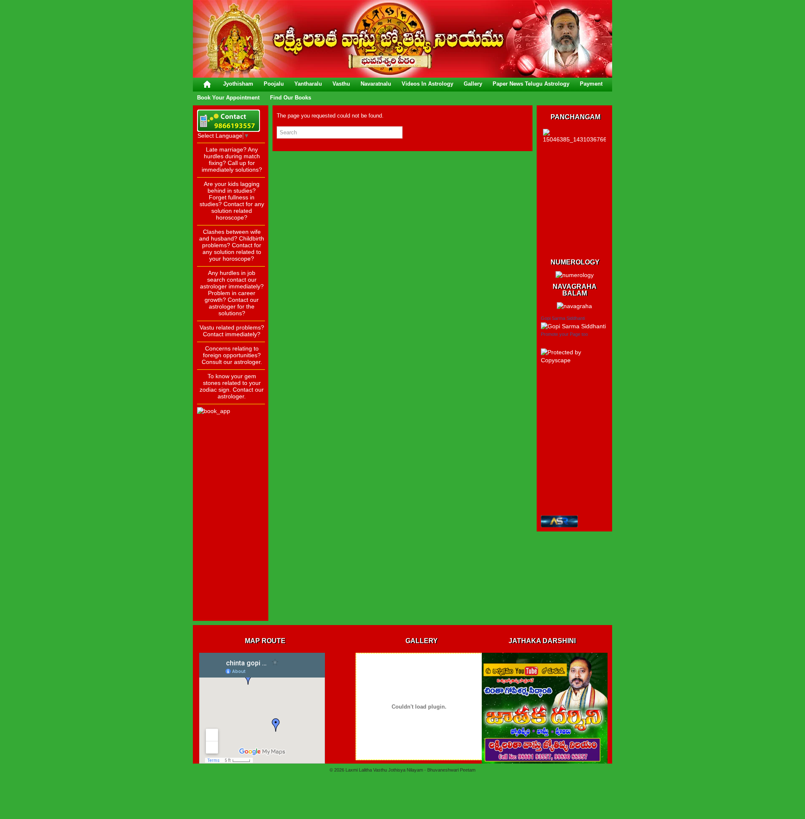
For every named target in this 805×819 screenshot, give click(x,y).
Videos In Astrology (427, 84)
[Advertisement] (230, 490)
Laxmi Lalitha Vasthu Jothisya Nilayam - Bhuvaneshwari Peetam (410, 769)
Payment (591, 84)
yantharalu (308, 84)
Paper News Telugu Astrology (531, 84)
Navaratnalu (376, 84)
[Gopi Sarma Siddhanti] (573, 326)
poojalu (274, 84)
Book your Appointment (228, 97)
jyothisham (238, 84)
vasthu (341, 84)
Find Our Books (290, 97)
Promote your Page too (564, 334)
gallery (473, 84)
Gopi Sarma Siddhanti (563, 318)
